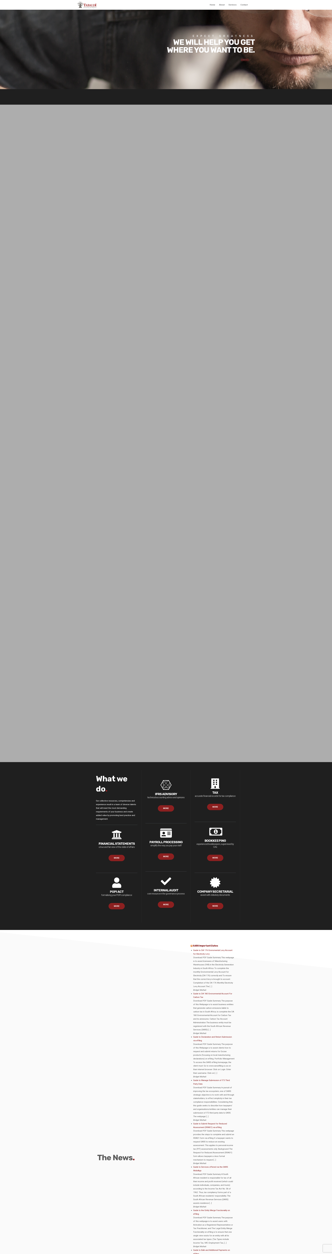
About (222, 5)
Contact (244, 5)
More (116, 858)
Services (233, 5)
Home (212, 5)
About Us (244, 67)
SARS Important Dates (205, 945)
